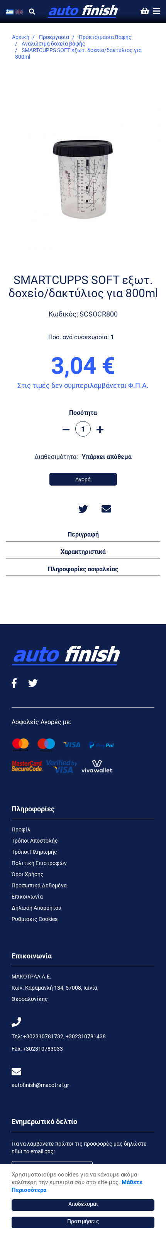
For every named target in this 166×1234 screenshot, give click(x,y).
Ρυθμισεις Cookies (35, 919)
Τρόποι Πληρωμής (34, 851)
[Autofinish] (83, 11)
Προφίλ (21, 829)
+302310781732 (43, 1036)
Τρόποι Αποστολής (35, 840)
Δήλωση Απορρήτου (36, 907)
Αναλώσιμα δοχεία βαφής (53, 43)
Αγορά (83, 479)
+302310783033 (43, 1048)
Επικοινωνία (27, 896)
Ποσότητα (83, 412)
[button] (83, 534)
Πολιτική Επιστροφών (39, 863)
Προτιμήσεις (83, 1221)
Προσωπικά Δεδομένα (39, 885)
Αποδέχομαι (83, 1203)
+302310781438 (86, 1036)
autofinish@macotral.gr (40, 1084)
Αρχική (20, 37)
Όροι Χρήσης (28, 874)
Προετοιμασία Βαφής (105, 37)
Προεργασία (54, 37)
